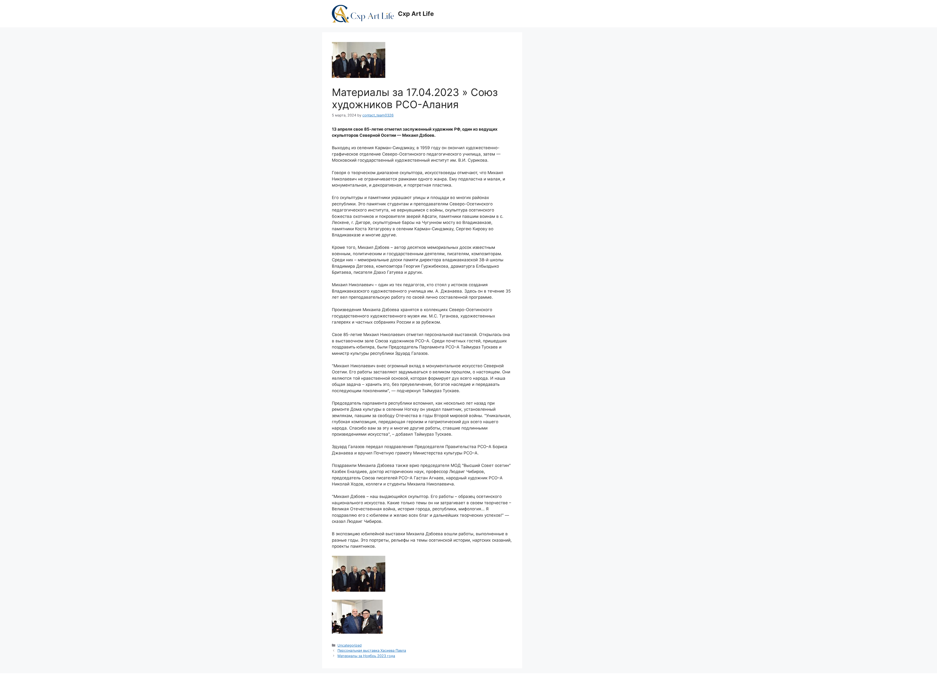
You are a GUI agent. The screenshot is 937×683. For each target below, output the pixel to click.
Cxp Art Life (416, 13)
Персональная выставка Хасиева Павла (371, 650)
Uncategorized (349, 645)
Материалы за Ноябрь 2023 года (366, 656)
